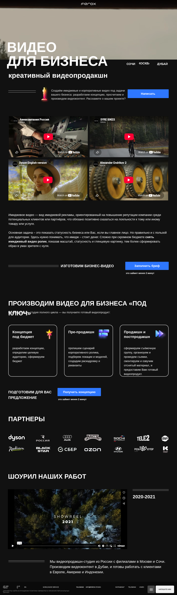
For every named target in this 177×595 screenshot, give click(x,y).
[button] (79, 392)
